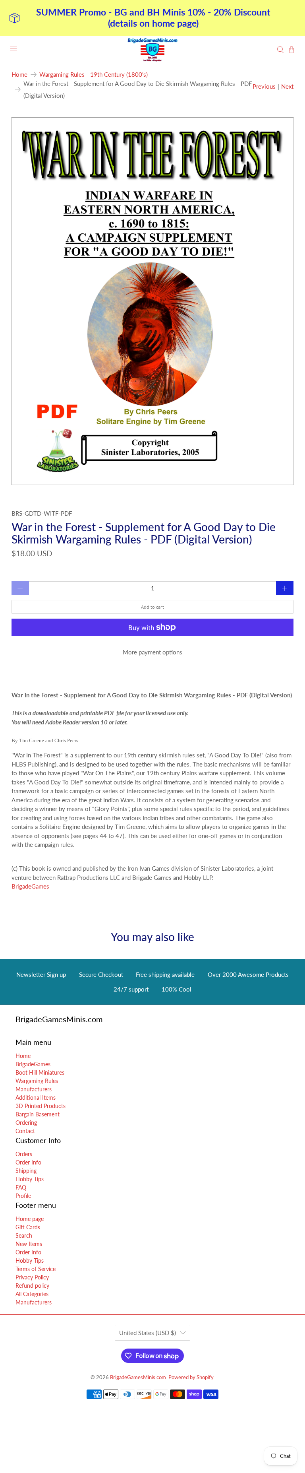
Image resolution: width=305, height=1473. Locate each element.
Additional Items (35, 1097)
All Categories (31, 1294)
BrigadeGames (30, 886)
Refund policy (32, 1285)
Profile (23, 1195)
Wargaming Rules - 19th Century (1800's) (93, 75)
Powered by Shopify (191, 1377)
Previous (264, 86)
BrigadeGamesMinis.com (138, 1377)
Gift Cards (27, 1227)
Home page (29, 1218)
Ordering (26, 1122)
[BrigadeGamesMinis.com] (152, 50)
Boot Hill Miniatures (39, 1072)
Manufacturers (33, 1089)
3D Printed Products (40, 1105)
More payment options (152, 652)
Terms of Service (35, 1268)
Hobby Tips (29, 1179)
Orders (23, 1154)
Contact (25, 1131)
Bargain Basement (37, 1114)
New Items (28, 1243)
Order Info (28, 1162)
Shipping (26, 1170)
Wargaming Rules (36, 1080)
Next (287, 86)
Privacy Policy (32, 1277)
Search (23, 1235)
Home (19, 75)
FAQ (20, 1187)
